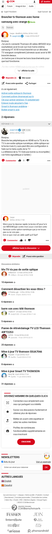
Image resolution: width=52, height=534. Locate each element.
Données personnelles (22, 497)
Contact (46, 495)
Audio (31, 6)
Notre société (29, 495)
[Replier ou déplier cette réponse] (49, 124)
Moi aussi (26, 78)
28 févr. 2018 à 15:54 (17, 133)
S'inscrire (26, 442)
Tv (3, 28)
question (47, 2)
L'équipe (21, 495)
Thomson (9, 28)
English (6, 481)
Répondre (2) (10, 78)
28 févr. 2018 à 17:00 (17, 220)
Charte (16, 500)
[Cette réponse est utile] (19, 160)
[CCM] (10, 1)
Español (6, 485)
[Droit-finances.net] (38, 520)
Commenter (10, 161)
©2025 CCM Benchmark (26, 502)
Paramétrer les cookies (39, 497)
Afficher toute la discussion (24, 248)
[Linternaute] (13, 520)
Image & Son (21, 6)
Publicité (39, 495)
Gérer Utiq (8, 500)
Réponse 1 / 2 (7, 124)
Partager (32, 83)
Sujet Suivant (43, 12)
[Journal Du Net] (38, 514)
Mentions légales (29, 500)
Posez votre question (14, 83)
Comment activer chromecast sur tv (17, 96)
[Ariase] (13, 530)
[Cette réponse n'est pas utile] (28, 160)
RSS (21, 500)
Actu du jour (9, 462)
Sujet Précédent (10, 12)
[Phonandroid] (38, 531)
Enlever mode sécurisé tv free (14, 103)
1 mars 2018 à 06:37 (32, 36)
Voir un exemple (43, 462)
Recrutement (9, 497)
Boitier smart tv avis (10, 109)
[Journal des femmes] (13, 514)
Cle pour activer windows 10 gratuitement (20, 100)
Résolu (32, 22)
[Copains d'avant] (13, 525)
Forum (9, 6)
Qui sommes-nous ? (10, 495)
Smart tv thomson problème (14, 106)
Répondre (16, 256)
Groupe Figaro (42, 500)
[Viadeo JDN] (38, 525)
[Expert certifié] (22, 36)
